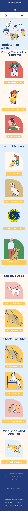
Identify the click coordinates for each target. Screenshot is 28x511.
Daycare (19, 488)
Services (13, 488)
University (14, 491)
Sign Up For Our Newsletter (15, 505)
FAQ (11, 502)
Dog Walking (8, 499)
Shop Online (17, 508)
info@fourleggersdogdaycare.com (15, 2)
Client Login (10, 508)
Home (8, 488)
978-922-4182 (16, 474)
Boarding (14, 499)
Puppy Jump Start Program (15, 496)
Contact (16, 502)
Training (8, 491)
